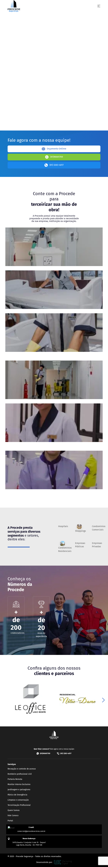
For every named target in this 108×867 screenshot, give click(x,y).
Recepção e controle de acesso (22, 769)
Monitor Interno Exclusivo (19, 784)
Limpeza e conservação (18, 800)
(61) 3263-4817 (56, 165)
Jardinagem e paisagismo (19, 789)
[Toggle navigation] (98, 6)
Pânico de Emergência (17, 795)
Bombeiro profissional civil (20, 774)
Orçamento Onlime (56, 148)
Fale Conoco (13, 815)
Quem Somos (14, 810)
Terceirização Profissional (19, 805)
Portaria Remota (15, 779)
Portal (10, 820)
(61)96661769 (56, 156)
